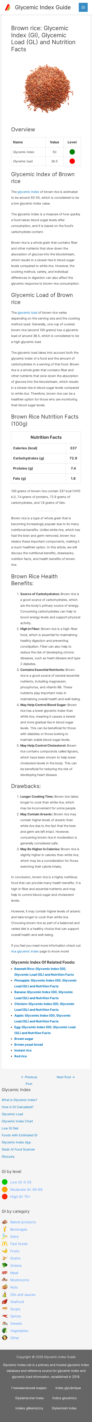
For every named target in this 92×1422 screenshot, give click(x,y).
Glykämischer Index (29, 1398)
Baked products (23, 1222)
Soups (15, 1309)
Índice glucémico (64, 1398)
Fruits (14, 1251)
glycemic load (27, 313)
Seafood (17, 1301)
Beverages (18, 1229)
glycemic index (28, 192)
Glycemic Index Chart (17, 1121)
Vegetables (19, 1331)
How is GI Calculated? (17, 1107)
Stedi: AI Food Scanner (18, 1149)
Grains (15, 1258)
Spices (15, 1316)
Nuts (14, 1287)
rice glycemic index (25, 951)
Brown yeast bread (28, 1045)
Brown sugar (23, 1039)
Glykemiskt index (64, 1408)
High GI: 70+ (20, 1196)
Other (14, 1338)
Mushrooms (19, 1280)
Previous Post (29, 1078)
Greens (16, 1265)
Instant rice (23, 1050)
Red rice (20, 1056)
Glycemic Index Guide (43, 7)
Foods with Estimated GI (19, 1135)
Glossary (8, 1156)
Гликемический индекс (29, 1388)
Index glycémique (68, 1388)
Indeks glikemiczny (29, 1408)
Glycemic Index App (16, 1142)
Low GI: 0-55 (20, 1182)
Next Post (66, 1077)
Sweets (16, 1323)
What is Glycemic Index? (19, 1100)
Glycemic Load (12, 1114)
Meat (14, 1273)
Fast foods (19, 1244)
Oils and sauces (23, 1294)
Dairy (14, 1236)
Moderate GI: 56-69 (26, 1189)
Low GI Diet (10, 1128)
